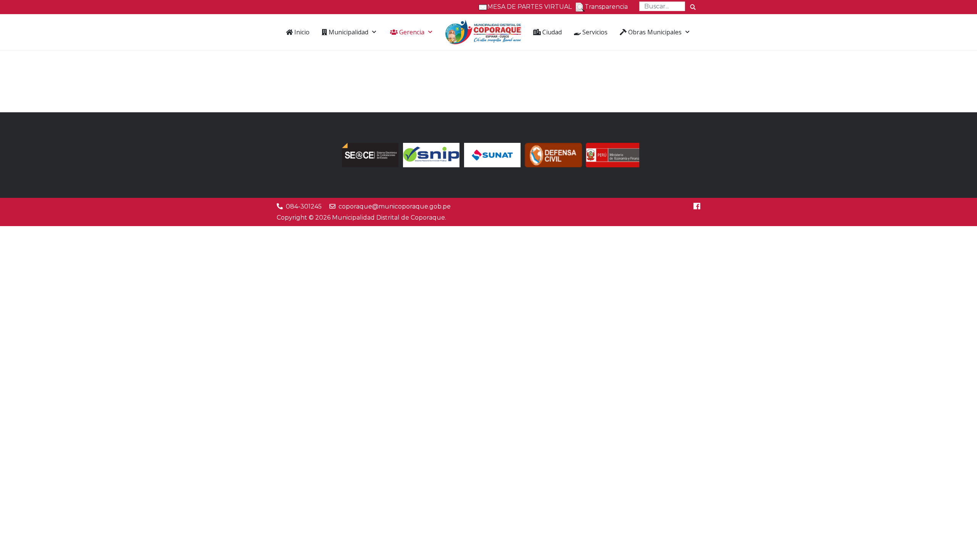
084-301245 (304, 206)
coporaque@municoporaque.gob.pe (395, 206)
